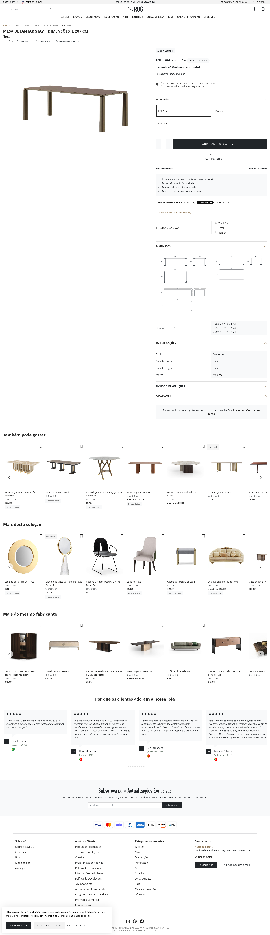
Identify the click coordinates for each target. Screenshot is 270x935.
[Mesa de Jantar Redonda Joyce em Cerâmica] (104, 466)
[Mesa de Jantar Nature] (145, 466)
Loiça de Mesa (155, 16)
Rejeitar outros (49, 925)
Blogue (19, 857)
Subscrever (172, 805)
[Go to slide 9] (143, 766)
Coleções (20, 852)
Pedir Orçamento (213, 159)
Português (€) (10, 2)
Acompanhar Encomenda (90, 889)
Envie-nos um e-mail (237, 865)
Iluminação (111, 16)
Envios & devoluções (69, 41)
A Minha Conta (83, 884)
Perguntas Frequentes (88, 846)
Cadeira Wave (134, 581)
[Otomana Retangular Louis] (186, 556)
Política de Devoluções (88, 878)
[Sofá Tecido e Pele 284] (186, 645)
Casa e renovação (188, 16)
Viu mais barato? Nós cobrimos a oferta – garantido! (179, 67)
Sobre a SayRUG (24, 846)
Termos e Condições (87, 852)
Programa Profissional (234, 2)
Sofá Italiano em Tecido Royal (223, 581)
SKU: (160, 50)
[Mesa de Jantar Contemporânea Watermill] (23, 466)
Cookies (79, 857)
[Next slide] (260, 477)
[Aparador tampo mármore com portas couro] (226, 645)
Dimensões (163, 246)
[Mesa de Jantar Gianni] (64, 466)
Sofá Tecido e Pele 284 (178, 671)
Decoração (93, 16)
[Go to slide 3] (130, 766)
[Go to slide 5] (135, 766)
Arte (125, 16)
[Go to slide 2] (128, 766)
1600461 (168, 50)
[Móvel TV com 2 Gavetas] (64, 645)
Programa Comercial (87, 899)
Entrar (261, 2)
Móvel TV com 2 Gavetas (58, 671)
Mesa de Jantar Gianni (57, 492)
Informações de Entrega (89, 873)
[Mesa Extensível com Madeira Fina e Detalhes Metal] (104, 645)
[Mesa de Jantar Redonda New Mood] (186, 466)
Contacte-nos (83, 905)
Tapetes (64, 16)
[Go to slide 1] (126, 767)
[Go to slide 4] (132, 766)
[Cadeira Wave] (145, 556)
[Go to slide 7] (139, 766)
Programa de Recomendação (92, 894)
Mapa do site (22, 862)
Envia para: (162, 73)
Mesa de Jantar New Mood (140, 671)
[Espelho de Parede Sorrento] (23, 556)
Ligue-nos (207, 865)
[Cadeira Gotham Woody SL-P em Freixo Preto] (104, 556)
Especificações (45, 41)
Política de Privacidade (88, 868)
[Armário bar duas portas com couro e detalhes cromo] (23, 645)
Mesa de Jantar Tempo (219, 492)
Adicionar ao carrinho (220, 144)
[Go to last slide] (9, 477)
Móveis (77, 16)
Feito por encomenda (165, 168)
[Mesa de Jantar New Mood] (145, 645)
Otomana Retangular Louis (181, 581)
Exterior (137, 16)
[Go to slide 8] (141, 766)
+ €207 (192, 60)
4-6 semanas (258, 168)
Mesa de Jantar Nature (138, 492)
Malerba (6, 36)
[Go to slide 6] (137, 766)
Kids (170, 16)
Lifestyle (209, 16)
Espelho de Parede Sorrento (19, 581)
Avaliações (26, 41)
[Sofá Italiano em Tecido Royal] (226, 556)
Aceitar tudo (18, 925)
